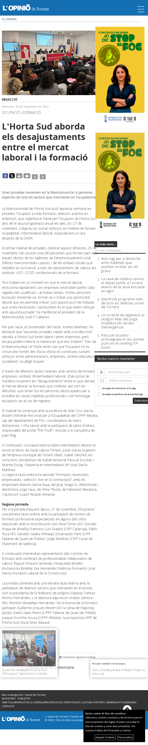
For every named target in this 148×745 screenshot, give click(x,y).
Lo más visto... (106, 244)
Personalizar (125, 737)
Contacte (11, 19)
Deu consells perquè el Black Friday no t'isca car (118, 672)
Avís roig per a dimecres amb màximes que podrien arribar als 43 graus (121, 265)
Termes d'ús (77, 713)
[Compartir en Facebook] (5, 175)
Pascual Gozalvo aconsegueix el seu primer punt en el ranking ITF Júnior (123, 341)
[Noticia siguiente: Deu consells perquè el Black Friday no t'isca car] (42, 175)
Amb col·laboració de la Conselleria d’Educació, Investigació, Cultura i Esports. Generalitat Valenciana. (69, 699)
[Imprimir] (19, 175)
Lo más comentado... (109, 250)
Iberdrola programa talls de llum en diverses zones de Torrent (122, 303)
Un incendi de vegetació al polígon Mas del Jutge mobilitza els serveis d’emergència (123, 321)
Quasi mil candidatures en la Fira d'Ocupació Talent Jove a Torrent (24, 672)
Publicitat (24, 695)
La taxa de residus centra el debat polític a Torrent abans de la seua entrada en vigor (123, 285)
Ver (134, 388)
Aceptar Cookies (105, 737)
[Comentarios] (27, 175)
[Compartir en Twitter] (12, 175)
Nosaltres (9, 695)
